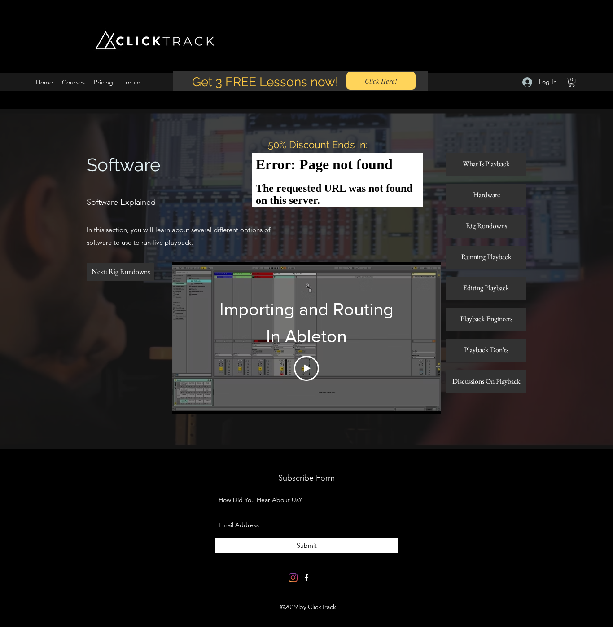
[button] (571, 82)
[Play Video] (306, 368)
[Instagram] (293, 577)
